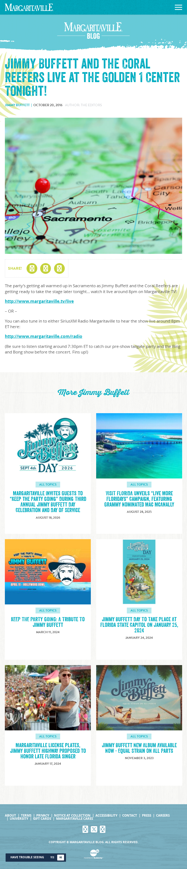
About (10, 815)
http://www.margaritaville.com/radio (43, 336)
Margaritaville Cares (74, 818)
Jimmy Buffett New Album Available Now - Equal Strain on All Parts (139, 748)
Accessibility (106, 815)
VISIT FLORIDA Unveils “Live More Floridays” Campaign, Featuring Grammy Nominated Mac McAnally (139, 499)
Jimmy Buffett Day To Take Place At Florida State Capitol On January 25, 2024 (139, 625)
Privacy (42, 815)
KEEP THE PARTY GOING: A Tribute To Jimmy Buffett (48, 622)
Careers (163, 815)
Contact (129, 815)
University (19, 818)
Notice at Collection (72, 815)
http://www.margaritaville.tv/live (39, 301)
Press (146, 815)
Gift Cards (42, 818)
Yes (52, 857)
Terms (26, 815)
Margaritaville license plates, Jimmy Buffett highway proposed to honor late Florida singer (48, 751)
